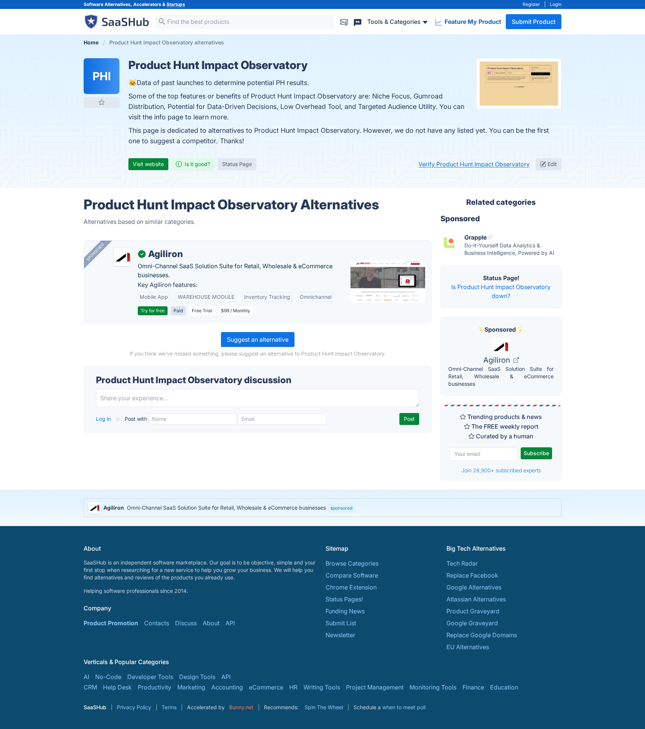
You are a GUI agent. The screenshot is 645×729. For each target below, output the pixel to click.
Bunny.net (241, 707)
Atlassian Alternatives (476, 599)
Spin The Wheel (324, 707)
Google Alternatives (473, 587)
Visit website (148, 164)
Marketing (191, 687)
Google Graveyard (472, 623)
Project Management (374, 687)
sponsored (341, 508)
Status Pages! (344, 599)
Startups (175, 4)
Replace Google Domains (481, 635)
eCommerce (266, 687)
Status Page (237, 164)
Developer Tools (150, 676)
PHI (102, 76)
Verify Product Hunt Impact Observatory (474, 164)
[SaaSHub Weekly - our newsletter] (344, 21)
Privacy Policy (134, 707)
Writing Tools (321, 687)
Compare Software (351, 575)
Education (504, 687)
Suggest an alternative (258, 339)
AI (86, 676)
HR (293, 687)
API (230, 623)
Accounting (227, 687)
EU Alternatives (467, 647)
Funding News (345, 611)
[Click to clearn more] (322, 508)
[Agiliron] (123, 257)
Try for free (153, 310)
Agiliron (497, 360)
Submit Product (533, 21)
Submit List (340, 623)
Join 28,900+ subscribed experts (501, 470)
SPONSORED (95, 252)
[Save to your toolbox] (101, 102)
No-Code (108, 676)
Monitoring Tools (433, 687)
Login (555, 4)
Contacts (156, 623)
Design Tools (197, 676)
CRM (90, 687)
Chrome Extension (351, 587)
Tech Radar (462, 563)
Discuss (186, 623)
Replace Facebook (472, 575)
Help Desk (117, 687)
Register (531, 4)
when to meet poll (404, 707)
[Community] (357, 21)
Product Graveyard (472, 611)
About (211, 623)
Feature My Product (472, 21)
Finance (473, 687)
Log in (104, 419)
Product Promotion (111, 623)
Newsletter (340, 635)
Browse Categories (351, 563)
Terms (169, 707)
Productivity (154, 687)
